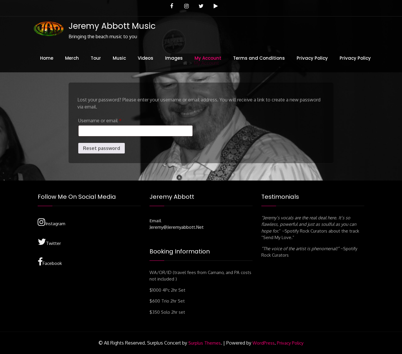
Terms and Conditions (259, 58)
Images (174, 58)
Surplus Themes (204, 343)
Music (119, 58)
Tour (96, 58)
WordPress (264, 343)
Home (46, 58)
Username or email (109, 120)
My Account (208, 58)
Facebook (52, 263)
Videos (145, 58)
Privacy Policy (312, 58)
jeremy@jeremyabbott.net (176, 227)
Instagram (55, 223)
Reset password (101, 148)
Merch (72, 58)
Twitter (53, 243)
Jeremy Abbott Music (112, 26)
